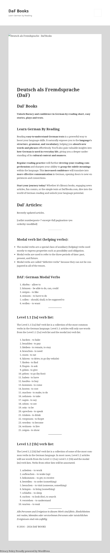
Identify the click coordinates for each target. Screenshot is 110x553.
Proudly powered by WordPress (33, 551)
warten (26, 504)
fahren (26, 358)
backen (26, 339)
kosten (26, 388)
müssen (26, 295)
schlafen (26, 492)
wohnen (26, 426)
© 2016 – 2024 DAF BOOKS (31, 526)
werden (26, 422)
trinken (26, 415)
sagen (25, 400)
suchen (26, 496)
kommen (27, 384)
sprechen (27, 411)
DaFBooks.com (70, 189)
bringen (26, 489)
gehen (25, 373)
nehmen (26, 396)
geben (25, 369)
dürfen (26, 284)
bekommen (28, 477)
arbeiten (26, 470)
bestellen (27, 481)
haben (25, 377)
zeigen (25, 430)
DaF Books (18, 10)
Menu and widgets (98, 16)
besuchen (27, 485)
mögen (26, 292)
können (26, 288)
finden (25, 362)
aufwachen (28, 474)
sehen (25, 403)
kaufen (26, 381)
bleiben (26, 347)
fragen (25, 366)
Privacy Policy (7, 551)
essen (25, 354)
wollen (26, 303)
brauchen (27, 351)
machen (26, 392)
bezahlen (27, 343)
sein (24, 407)
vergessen (27, 418)
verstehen (27, 500)
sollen (25, 299)
